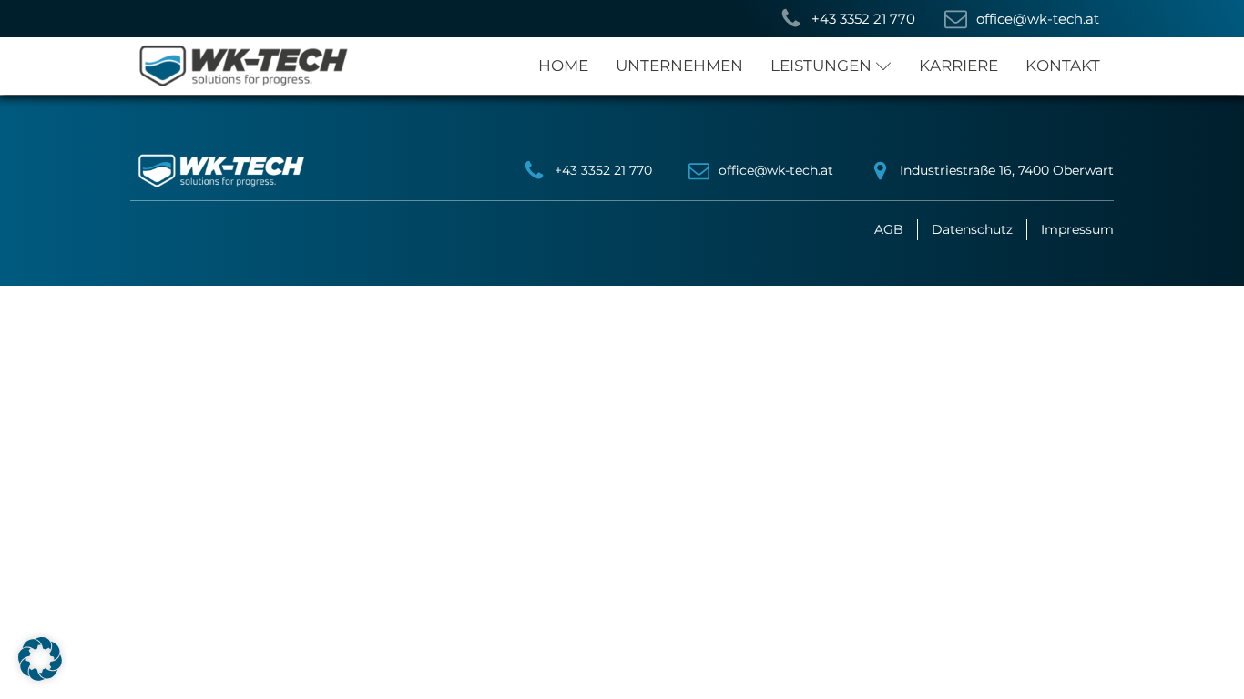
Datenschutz (972, 229)
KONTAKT (1062, 65)
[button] (847, 18)
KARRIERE (958, 65)
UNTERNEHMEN (679, 65)
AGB (888, 229)
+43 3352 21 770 (603, 170)
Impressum (1077, 229)
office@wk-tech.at (776, 170)
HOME (563, 65)
